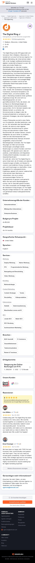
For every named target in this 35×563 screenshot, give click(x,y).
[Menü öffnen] (32, 2)
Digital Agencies (11, 16)
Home (3, 16)
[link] (28, 3)
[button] (30, 26)
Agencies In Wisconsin (10, 18)
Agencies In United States (26, 16)
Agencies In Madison (25, 18)
